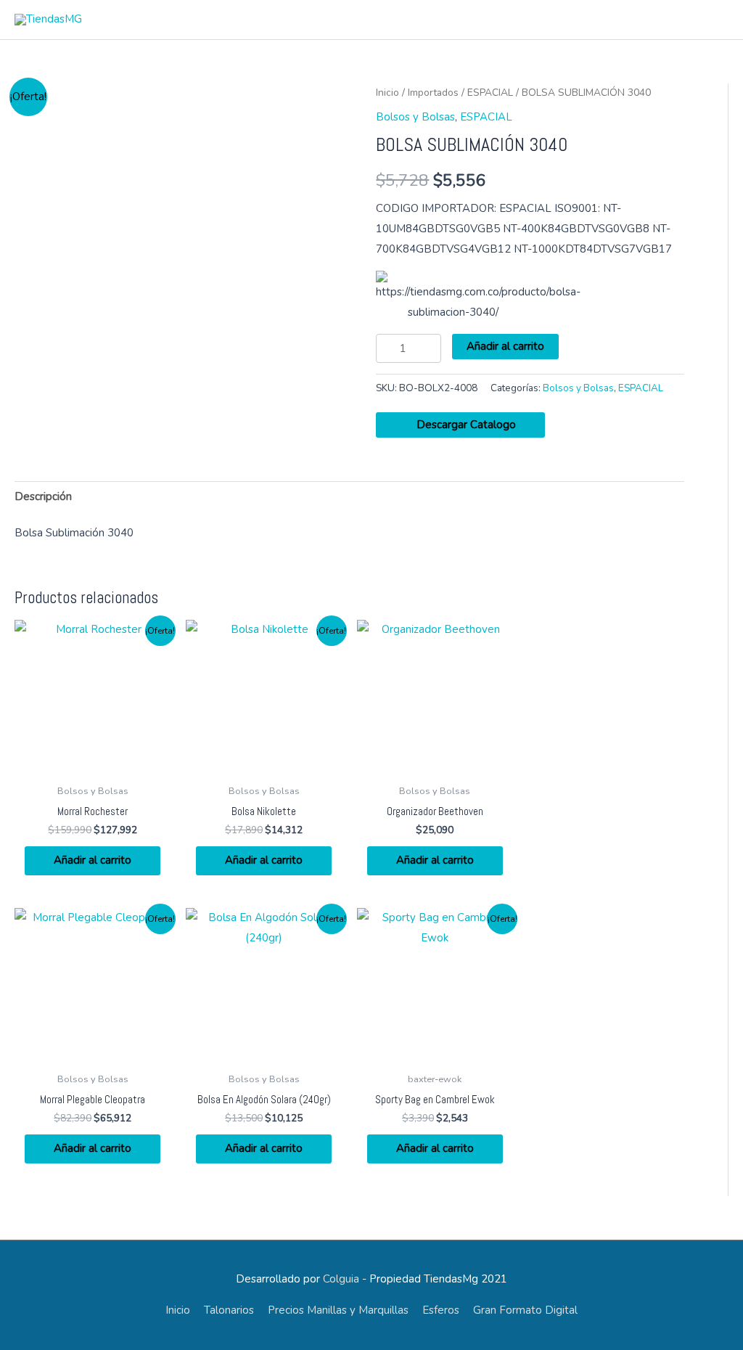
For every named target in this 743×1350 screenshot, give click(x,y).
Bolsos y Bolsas (415, 117)
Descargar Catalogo (465, 424)
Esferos (440, 1310)
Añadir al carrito (505, 346)
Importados (433, 92)
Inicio (387, 92)
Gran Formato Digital (525, 1310)
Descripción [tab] (43, 496)
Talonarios (229, 1310)
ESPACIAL (490, 92)
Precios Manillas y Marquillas (338, 1310)
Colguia (341, 1279)
